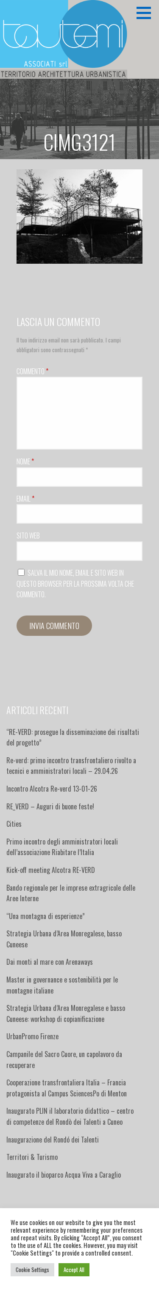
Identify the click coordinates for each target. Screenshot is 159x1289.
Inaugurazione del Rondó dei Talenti (52, 1139)
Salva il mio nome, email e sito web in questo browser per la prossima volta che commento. (75, 583)
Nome (25, 461)
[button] (146, 13)
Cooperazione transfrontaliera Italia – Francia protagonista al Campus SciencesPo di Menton (66, 1088)
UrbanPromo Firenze (32, 1036)
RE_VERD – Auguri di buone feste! (50, 806)
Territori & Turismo (32, 1157)
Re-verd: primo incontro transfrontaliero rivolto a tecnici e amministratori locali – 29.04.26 (71, 765)
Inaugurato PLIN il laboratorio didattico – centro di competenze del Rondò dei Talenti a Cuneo (70, 1116)
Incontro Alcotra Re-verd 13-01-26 (51, 789)
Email (25, 499)
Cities (14, 824)
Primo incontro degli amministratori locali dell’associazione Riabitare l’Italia (62, 847)
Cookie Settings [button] (32, 1269)
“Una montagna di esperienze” (45, 916)
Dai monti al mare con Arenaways (49, 962)
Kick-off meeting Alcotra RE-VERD (51, 870)
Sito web (28, 535)
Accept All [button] (74, 1269)
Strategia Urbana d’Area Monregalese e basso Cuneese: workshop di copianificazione (65, 1013)
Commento (32, 371)
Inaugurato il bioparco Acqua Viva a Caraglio (63, 1175)
